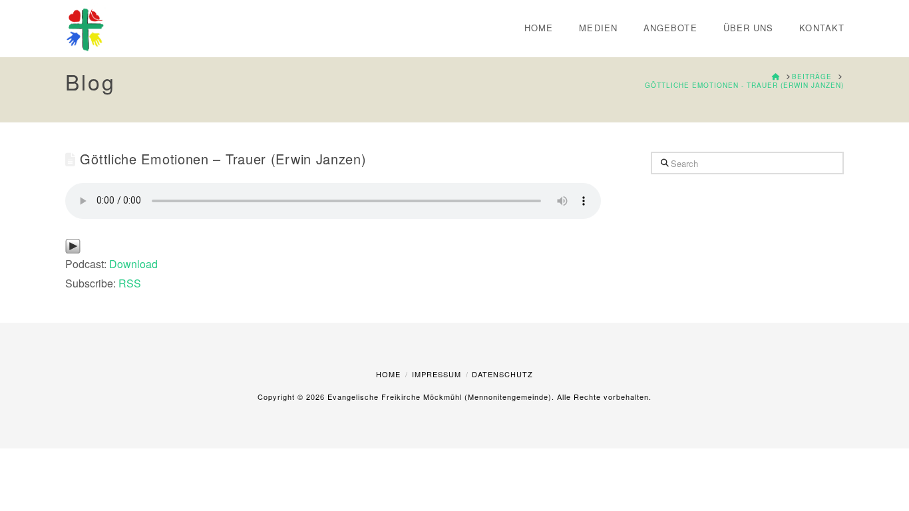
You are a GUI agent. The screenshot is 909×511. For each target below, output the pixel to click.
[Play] (73, 244)
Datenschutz (502, 374)
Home (388, 374)
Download (133, 263)
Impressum (436, 374)
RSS (129, 283)
